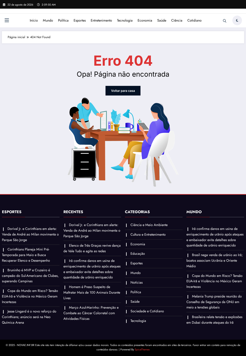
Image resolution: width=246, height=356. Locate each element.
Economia (145, 20)
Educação (137, 253)
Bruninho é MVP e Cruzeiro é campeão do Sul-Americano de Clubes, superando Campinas (30, 276)
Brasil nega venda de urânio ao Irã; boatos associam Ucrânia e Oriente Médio (214, 260)
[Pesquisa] (224, 21)
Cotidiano (194, 20)
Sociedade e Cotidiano (147, 311)
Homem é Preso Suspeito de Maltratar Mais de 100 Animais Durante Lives (91, 292)
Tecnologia (125, 20)
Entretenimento (101, 20)
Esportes (80, 20)
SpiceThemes (142, 349)
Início (34, 20)
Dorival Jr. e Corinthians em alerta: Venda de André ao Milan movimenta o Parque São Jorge (30, 234)
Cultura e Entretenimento (148, 234)
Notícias (136, 282)
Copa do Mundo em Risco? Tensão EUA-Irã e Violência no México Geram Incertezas (30, 296)
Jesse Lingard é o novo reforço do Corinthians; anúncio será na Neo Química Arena (29, 317)
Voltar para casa (123, 91)
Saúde (161, 20)
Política (63, 20)
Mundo (48, 20)
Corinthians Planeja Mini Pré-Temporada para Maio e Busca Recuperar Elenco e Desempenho (26, 255)
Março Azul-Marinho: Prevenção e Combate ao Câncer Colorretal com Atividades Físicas (91, 313)
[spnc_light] (237, 20)
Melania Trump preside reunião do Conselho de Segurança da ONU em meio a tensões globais (214, 302)
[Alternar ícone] (7, 21)
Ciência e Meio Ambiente (149, 224)
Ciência (176, 20)
